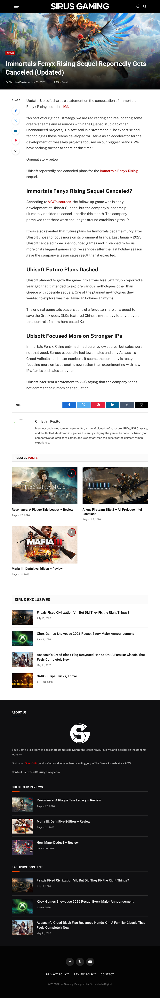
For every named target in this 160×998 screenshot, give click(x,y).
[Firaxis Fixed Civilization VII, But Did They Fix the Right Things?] (22, 617)
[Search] (144, 6)
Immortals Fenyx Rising (119, 171)
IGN (66, 107)
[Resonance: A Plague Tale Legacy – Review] (44, 485)
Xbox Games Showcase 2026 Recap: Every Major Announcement (85, 634)
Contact (107, 974)
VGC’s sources (59, 202)
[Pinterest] (16, 141)
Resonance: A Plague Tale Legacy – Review (42, 509)
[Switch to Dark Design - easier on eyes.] (137, 6)
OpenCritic (31, 763)
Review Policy (85, 974)
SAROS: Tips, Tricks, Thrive (57, 676)
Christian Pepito (18, 82)
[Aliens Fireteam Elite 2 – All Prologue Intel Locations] (115, 485)
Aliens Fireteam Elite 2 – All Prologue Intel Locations (112, 512)
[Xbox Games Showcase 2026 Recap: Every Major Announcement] (22, 638)
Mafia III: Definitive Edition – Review (37, 569)
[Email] (16, 151)
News (10, 53)
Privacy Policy (57, 974)
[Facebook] (16, 111)
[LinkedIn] (16, 131)
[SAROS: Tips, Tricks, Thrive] (22, 680)
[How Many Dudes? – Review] (22, 847)
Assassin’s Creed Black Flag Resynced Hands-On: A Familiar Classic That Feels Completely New (91, 657)
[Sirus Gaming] (80, 6)
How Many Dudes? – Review (58, 842)
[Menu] (16, 6)
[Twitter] (16, 121)
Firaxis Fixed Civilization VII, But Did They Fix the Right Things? (83, 612)
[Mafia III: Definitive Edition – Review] (44, 545)
